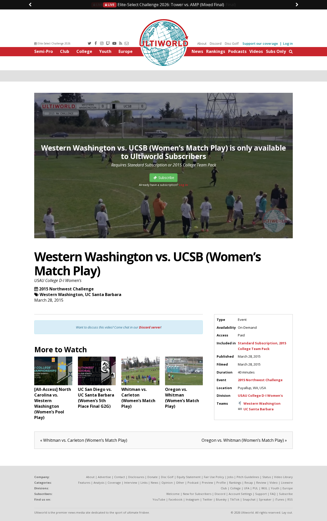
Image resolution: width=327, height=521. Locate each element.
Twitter (208, 499)
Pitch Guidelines (248, 477)
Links (144, 482)
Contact (119, 477)
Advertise (104, 477)
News (197, 51)
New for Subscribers (197, 494)
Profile (221, 482)
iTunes (279, 499)
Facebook (175, 499)
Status (266, 477)
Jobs (230, 477)
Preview (207, 482)
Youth (105, 51)
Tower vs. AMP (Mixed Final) (165, 4)
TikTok (234, 499)
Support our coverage (260, 43)
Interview (130, 482)
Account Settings (240, 494)
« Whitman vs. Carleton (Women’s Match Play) (83, 440)
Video (274, 482)
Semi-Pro (43, 51)
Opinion (167, 482)
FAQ (273, 494)
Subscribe (286, 494)
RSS (290, 499)
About (201, 43)
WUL (264, 488)
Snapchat (249, 499)
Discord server (150, 327)
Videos (256, 51)
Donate (152, 477)
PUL (255, 488)
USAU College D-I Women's (57, 280)
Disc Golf (232, 43)
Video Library (283, 477)
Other (180, 482)
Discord (215, 43)
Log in (288, 43)
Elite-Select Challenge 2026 (54, 43)
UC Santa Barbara (103, 294)
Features (84, 482)
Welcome (173, 494)
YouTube (159, 499)
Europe (126, 51)
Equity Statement (189, 477)
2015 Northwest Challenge (66, 289)
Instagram (192, 499)
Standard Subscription (257, 343)
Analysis (99, 482)
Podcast (193, 482)
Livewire (287, 482)
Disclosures (136, 477)
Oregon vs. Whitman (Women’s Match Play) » (244, 440)
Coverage (114, 482)
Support (261, 494)
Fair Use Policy (214, 477)
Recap (248, 482)
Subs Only (276, 51)
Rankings (215, 51)
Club (64, 51)
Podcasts (237, 51)
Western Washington (61, 294)
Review (261, 482)
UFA (246, 488)
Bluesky (221, 499)
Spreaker (265, 499)
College (84, 51)
